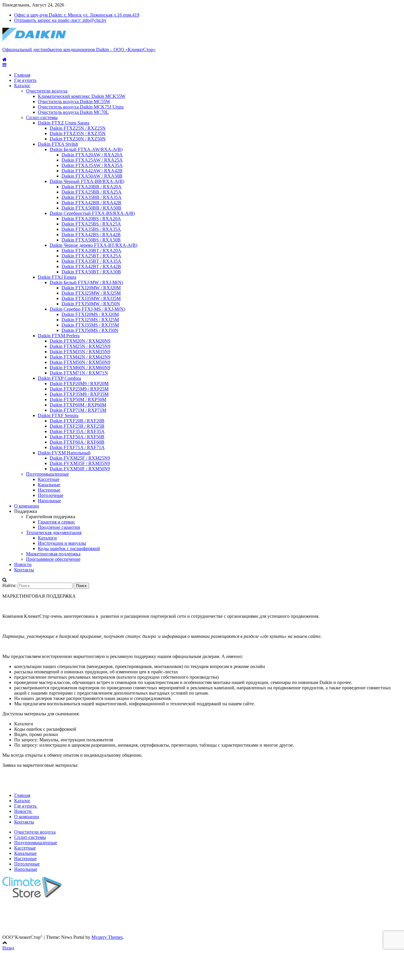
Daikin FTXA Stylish (58, 144)
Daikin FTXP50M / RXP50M (78, 399)
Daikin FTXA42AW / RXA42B (92, 170)
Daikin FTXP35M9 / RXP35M (79, 394)
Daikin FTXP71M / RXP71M (78, 410)
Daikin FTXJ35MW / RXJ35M (91, 298)
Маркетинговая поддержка (53, 553)
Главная (22, 74)
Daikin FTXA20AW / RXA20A (92, 154)
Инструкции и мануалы (62, 543)
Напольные (49, 500)
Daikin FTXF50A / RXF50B (77, 436)
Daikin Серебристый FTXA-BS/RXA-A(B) (92, 213)
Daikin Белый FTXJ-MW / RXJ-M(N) (86, 282)
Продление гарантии (59, 527)
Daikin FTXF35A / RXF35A (77, 431)
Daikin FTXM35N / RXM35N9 (80, 351)
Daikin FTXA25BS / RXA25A (91, 223)
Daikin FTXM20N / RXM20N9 (80, 340)
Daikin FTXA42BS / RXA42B (91, 234)
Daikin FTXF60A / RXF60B (77, 442)
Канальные (49, 484)
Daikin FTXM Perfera (59, 335)
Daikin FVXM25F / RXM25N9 (80, 458)
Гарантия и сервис (56, 521)
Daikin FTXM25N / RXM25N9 (80, 346)
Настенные (49, 489)
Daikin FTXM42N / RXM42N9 (80, 356)
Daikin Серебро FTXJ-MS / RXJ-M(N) (87, 309)
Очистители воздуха (46, 90)
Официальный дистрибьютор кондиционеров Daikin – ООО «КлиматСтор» (79, 49)
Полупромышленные (47, 473)
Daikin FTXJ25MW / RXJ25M (91, 293)
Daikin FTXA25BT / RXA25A (91, 255)
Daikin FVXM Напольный (64, 452)
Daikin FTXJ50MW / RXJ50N (91, 303)
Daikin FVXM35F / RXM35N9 (80, 463)
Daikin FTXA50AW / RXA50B (92, 176)
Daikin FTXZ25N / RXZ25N (78, 128)
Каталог (22, 85)
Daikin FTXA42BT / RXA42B (91, 266)
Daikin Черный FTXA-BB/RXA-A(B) (87, 181)
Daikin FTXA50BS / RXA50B (91, 239)
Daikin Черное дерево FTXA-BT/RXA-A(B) (93, 245)
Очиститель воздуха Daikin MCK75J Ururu (81, 106)
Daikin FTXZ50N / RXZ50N (78, 138)
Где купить (25, 80)
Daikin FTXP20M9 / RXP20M (79, 383)
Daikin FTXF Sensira (58, 415)
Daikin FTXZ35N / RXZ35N (78, 133)
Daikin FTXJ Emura (57, 277)
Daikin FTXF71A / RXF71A (77, 447)
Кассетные (48, 479)
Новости (23, 564)
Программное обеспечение (53, 559)
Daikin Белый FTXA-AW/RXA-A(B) (86, 149)
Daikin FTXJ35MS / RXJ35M (90, 325)
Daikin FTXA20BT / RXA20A (91, 250)
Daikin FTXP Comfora (59, 378)
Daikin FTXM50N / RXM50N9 (80, 362)
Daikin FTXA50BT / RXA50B (91, 271)
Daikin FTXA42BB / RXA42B (91, 202)
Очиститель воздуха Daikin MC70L (73, 112)
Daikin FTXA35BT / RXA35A (91, 261)
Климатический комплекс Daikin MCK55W (81, 96)
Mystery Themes (107, 937)
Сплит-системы (42, 117)
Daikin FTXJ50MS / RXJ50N (90, 330)
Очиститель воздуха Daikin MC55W (74, 101)
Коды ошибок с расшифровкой (69, 548)
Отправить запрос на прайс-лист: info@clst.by (60, 20)
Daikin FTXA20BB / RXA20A (92, 186)
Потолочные (50, 495)
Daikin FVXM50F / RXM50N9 (80, 468)
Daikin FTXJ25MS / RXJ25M (90, 319)
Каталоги (47, 537)
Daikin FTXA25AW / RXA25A (92, 160)
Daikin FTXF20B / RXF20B (77, 420)
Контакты (24, 569)
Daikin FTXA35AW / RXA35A (92, 165)
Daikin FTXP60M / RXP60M (78, 404)
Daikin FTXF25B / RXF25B (77, 426)
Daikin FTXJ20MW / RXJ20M (91, 287)
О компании (26, 505)
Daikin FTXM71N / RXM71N (79, 372)
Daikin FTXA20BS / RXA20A (91, 218)
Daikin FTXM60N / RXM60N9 (80, 367)
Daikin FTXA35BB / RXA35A (92, 197)
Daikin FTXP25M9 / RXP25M (79, 388)
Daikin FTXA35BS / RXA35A (91, 229)
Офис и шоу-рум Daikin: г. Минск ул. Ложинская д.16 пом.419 (76, 14)
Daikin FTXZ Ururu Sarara (63, 122)
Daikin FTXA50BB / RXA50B (91, 207)
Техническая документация (53, 532)
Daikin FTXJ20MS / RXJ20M (90, 314)
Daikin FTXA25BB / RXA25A (92, 192)
